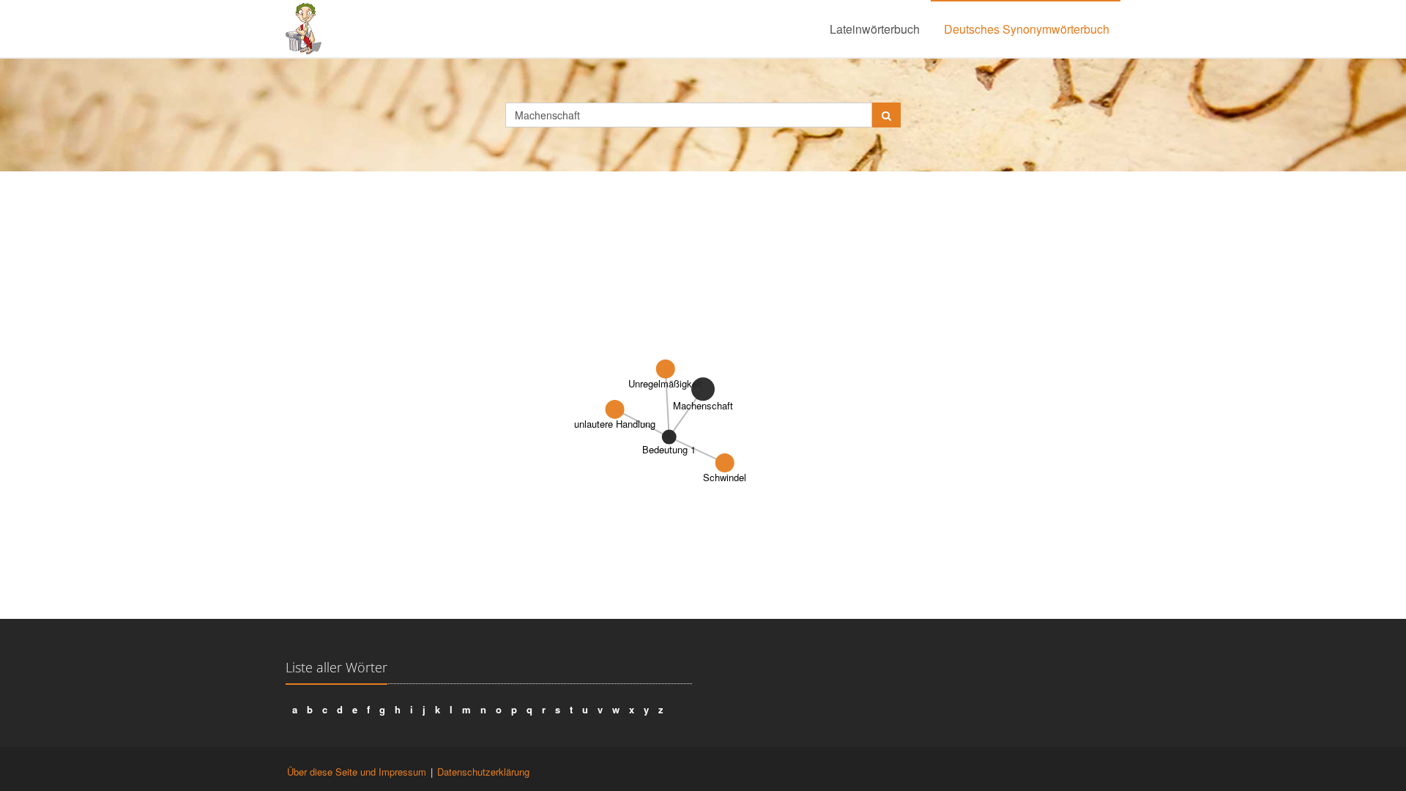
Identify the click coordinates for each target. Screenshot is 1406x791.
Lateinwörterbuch (875, 29)
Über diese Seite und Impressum (356, 772)
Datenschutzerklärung (483, 772)
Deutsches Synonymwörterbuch (1026, 29)
